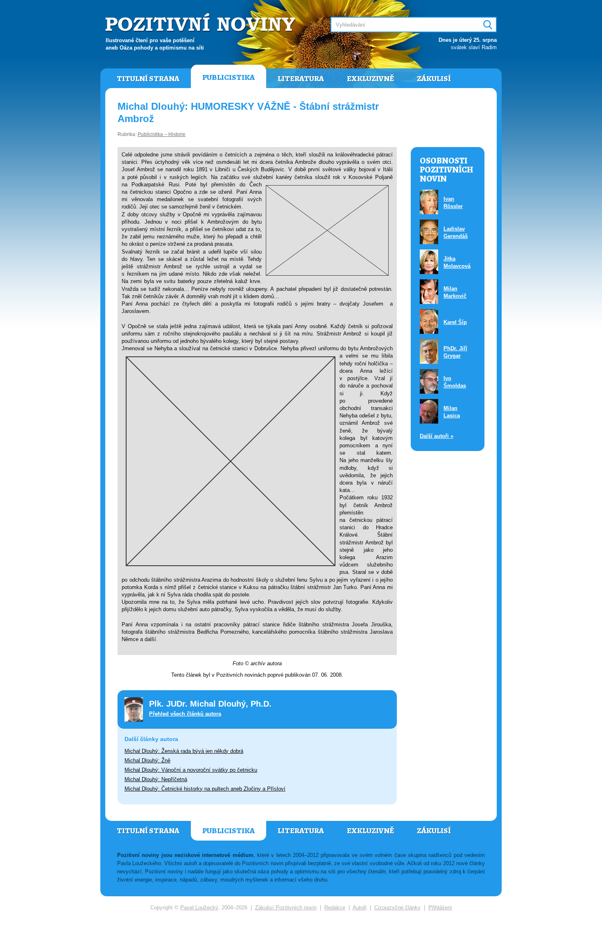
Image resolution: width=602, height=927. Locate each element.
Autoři (360, 907)
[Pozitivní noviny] (201, 23)
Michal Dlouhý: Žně (147, 760)
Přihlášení (440, 907)
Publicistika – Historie (162, 134)
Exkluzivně (370, 78)
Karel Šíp (455, 322)
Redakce (334, 907)
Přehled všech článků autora (185, 714)
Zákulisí (434, 78)
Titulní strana (148, 78)
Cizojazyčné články (397, 907)
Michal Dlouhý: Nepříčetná (155, 779)
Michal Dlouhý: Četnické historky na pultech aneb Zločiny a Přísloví (204, 789)
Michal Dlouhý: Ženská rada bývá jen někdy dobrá (183, 751)
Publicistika (228, 77)
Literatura (301, 78)
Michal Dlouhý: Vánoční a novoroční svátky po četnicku (190, 770)
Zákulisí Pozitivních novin (286, 907)
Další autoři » (436, 436)
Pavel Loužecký (199, 907)
